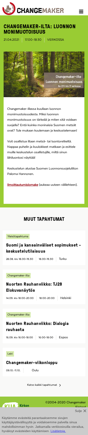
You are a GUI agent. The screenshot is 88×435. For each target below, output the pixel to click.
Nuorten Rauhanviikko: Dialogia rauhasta (37, 326)
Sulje (78, 411)
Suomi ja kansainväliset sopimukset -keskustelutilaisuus (43, 248)
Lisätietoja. (58, 431)
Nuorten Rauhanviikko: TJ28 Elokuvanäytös (34, 287)
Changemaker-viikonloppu (32, 362)
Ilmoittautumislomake (22, 185)
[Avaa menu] (82, 12)
